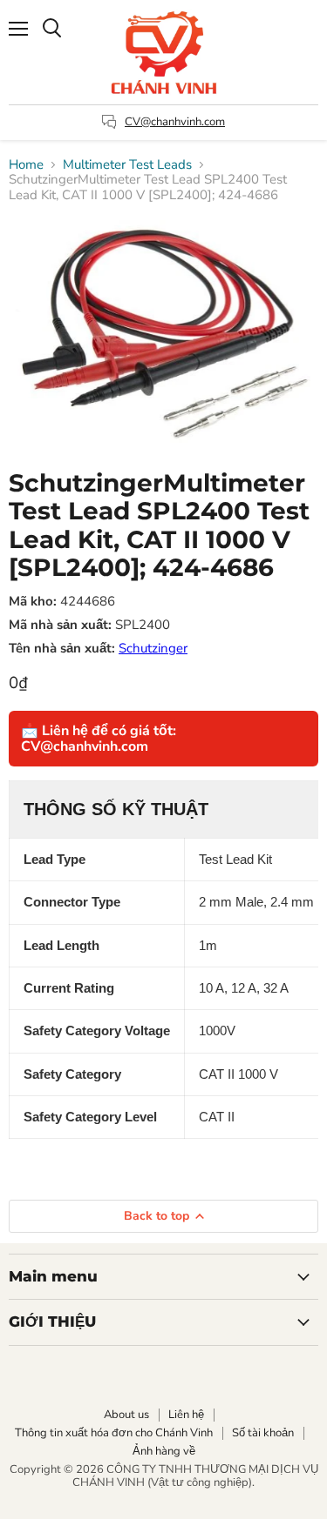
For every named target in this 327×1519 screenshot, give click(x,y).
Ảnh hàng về (164, 1451)
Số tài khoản (263, 1433)
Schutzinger (153, 648)
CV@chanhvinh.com (175, 122)
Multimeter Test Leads (127, 164)
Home (26, 164)
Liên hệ (186, 1414)
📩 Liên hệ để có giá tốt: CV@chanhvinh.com (98, 738)
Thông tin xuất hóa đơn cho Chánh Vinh (114, 1433)
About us (126, 1414)
